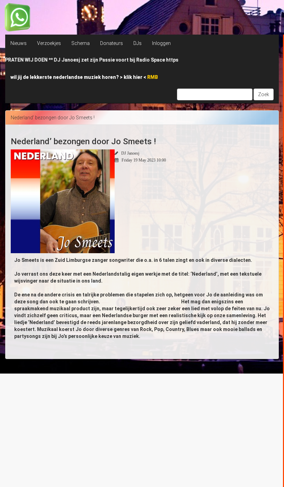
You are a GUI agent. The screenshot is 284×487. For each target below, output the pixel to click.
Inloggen (161, 43)
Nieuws (18, 43)
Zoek (263, 94)
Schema (80, 43)
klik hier (133, 77)
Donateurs (111, 43)
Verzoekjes (49, 43)
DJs (137, 43)
